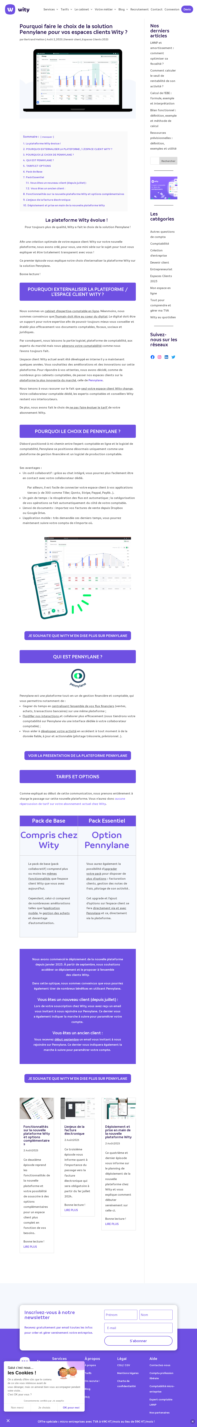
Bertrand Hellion (34, 39)
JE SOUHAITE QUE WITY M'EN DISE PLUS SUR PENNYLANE (77, 635)
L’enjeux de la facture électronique (74, 1130)
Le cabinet (82, 9)
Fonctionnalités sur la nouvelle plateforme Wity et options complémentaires (36, 1135)
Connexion (171, 9)
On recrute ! (92, 1380)
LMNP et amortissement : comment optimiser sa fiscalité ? (162, 53)
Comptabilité (159, 243)
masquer (47, 136)
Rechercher (168, 161)
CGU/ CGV (123, 1365)
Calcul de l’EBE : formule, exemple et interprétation (162, 98)
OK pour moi (71, 1407)
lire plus (30, 1246)
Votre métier (104, 9)
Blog (122, 9)
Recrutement (139, 9)
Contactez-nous (159, 1365)
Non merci (17, 1407)
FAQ (87, 1396)
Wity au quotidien (163, 317)
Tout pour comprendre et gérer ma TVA (160, 305)
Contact (157, 9)
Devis (187, 9)
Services (49, 9)
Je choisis (44, 1407)
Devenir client (72, 39)
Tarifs (65, 9)
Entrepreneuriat (161, 269)
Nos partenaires (159, 1412)
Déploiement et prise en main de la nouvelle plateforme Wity (118, 1132)
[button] (8, 1420)
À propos (90, 1365)
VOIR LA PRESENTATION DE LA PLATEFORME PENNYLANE (77, 755)
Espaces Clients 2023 (95, 39)
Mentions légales (128, 1373)
